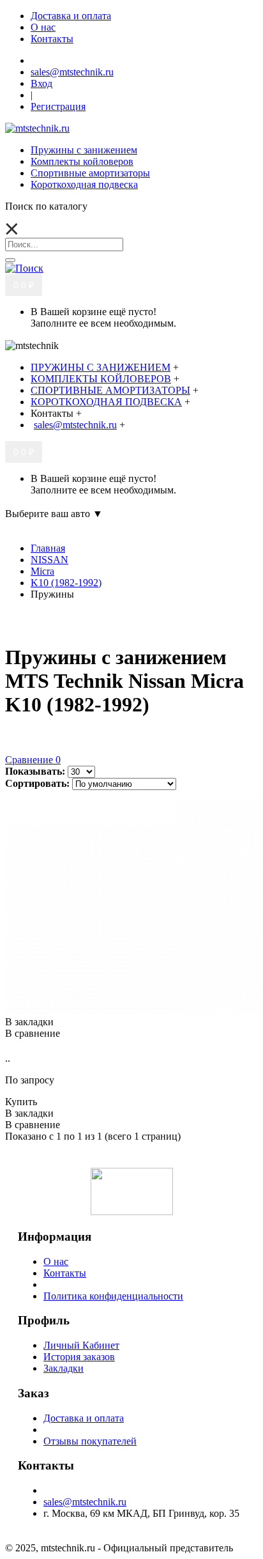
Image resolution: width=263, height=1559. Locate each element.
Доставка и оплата (83, 1418)
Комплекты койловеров (82, 161)
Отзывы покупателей (90, 1441)
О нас (55, 1261)
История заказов (79, 1356)
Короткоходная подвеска (84, 184)
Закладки (63, 1368)
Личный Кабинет (81, 1345)
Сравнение (33, 759)
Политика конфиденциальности (113, 1296)
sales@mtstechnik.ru (84, 1501)
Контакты (64, 1273)
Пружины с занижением (84, 149)
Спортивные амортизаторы (90, 172)
